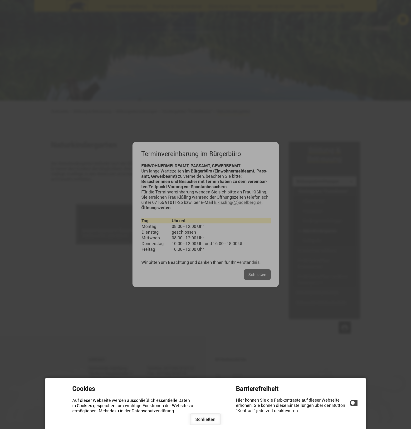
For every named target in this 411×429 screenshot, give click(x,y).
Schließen (205, 419)
